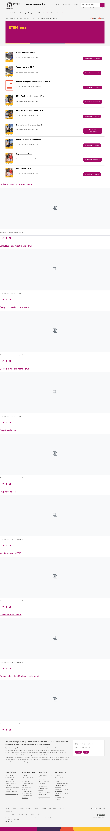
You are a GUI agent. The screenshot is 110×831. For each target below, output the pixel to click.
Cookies (28, 808)
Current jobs (41, 783)
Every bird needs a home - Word (29, 125)
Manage (61, 808)
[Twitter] (3, 238)
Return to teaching (43, 781)
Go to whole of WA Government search (93, 7)
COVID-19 (25, 798)
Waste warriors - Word (25, 53)
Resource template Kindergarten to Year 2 (33, 81)
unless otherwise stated (40, 814)
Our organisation (56, 13)
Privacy (22, 808)
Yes (79, 752)
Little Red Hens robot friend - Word (30, 96)
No (86, 752)
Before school (9, 775)
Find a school (52, 808)
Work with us (42, 13)
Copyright (44, 808)
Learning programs (27, 777)
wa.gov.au (9, 821)
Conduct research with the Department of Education (61, 785)
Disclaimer (36, 808)
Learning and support (27, 13)
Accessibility (66, 4)
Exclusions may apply (98, 817)
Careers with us (42, 786)
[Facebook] (6, 238)
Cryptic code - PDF (23, 168)
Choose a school (10, 777)
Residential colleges (11, 791)
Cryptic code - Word (24, 154)
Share (102, 18)
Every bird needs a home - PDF (28, 139)
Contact (75, 4)
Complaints (9, 811)
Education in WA (11, 13)
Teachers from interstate (45, 792)
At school (24, 775)
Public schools (59, 777)
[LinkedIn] (9, 238)
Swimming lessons (27, 795)
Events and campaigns (12, 794)
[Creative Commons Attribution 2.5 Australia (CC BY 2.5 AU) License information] (100, 815)
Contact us (14, 808)
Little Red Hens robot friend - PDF (29, 110)
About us (57, 775)
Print (94, 18)
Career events (42, 794)
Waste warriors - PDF (25, 67)
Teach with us (42, 779)
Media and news (59, 797)
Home (57, 4)
